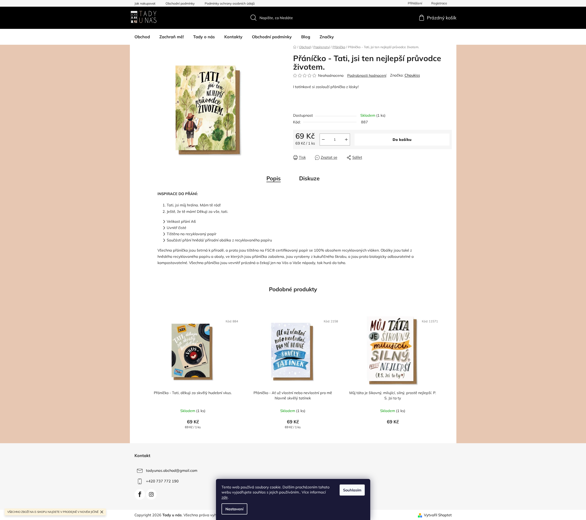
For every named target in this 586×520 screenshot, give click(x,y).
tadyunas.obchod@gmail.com (171, 470)
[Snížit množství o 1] (323, 139)
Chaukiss (412, 75)
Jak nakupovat (144, 3)
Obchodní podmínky (180, 3)
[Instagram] (151, 494)
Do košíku (402, 139)
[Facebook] (139, 494)
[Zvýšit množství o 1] (346, 139)
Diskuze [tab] (309, 178)
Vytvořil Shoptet (438, 515)
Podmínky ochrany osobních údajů (230, 3)
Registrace (439, 3)
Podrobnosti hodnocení (366, 75)
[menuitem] (142, 37)
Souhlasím (352, 490)
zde (225, 497)
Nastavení (234, 509)
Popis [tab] (273, 178)
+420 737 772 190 (162, 481)
